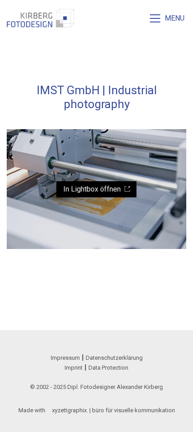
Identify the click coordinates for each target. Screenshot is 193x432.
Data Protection (108, 367)
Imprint (74, 367)
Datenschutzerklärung (114, 357)
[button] (168, 18)
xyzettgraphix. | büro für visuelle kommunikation (113, 410)
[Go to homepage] (40, 18)
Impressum (65, 357)
